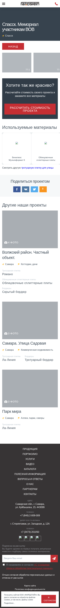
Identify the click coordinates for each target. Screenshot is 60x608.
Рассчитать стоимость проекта (30, 109)
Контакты (30, 494)
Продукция (30, 449)
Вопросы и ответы (30, 479)
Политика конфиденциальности (30, 589)
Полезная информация (30, 474)
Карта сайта (30, 585)
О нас (30, 484)
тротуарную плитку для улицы (37, 168)
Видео (30, 464)
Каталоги (30, 469)
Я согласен (50, 599)
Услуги (30, 459)
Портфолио (30, 454)
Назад (13, 46)
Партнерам (30, 489)
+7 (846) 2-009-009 (30, 515)
